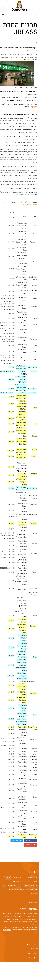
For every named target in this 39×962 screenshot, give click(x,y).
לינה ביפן (25, 881)
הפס (3, 149)
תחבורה (34, 42)
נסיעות (15, 881)
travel (35, 889)
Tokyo (6, 877)
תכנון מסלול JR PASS (30, 885)
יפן (20, 877)
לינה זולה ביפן (18, 889)
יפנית (30, 881)
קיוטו (10, 57)
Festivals (34, 893)
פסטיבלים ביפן (17, 885)
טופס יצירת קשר (32, 953)
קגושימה (21, 60)
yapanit (34, 881)
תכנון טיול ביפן (32, 877)
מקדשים (10, 889)
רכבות (7, 885)
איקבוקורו (34, 107)
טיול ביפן (24, 877)
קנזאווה (28, 60)
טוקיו (20, 57)
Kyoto (31, 889)
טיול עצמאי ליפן (14, 877)
